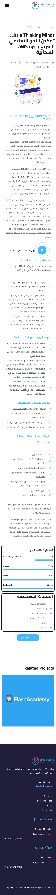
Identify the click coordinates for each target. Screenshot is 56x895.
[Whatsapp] (53, 782)
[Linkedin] (44, 782)
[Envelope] (49, 782)
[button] (4, 89)
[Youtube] (40, 782)
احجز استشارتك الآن (28, 637)
